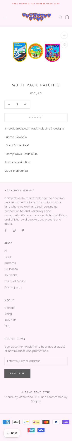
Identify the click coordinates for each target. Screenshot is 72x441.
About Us (10, 320)
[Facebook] (5, 230)
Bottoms (10, 263)
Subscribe (17, 373)
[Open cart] (67, 17)
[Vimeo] (22, 230)
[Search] (60, 16)
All (5, 251)
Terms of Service (15, 281)
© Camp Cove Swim (35, 392)
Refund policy (13, 287)
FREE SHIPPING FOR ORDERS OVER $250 (36, 3)
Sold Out (36, 117)
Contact (9, 308)
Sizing (8, 314)
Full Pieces (11, 269)
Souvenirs (10, 275)
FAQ (7, 326)
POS (37, 397)
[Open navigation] (5, 17)
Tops (7, 257)
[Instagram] (14, 230)
